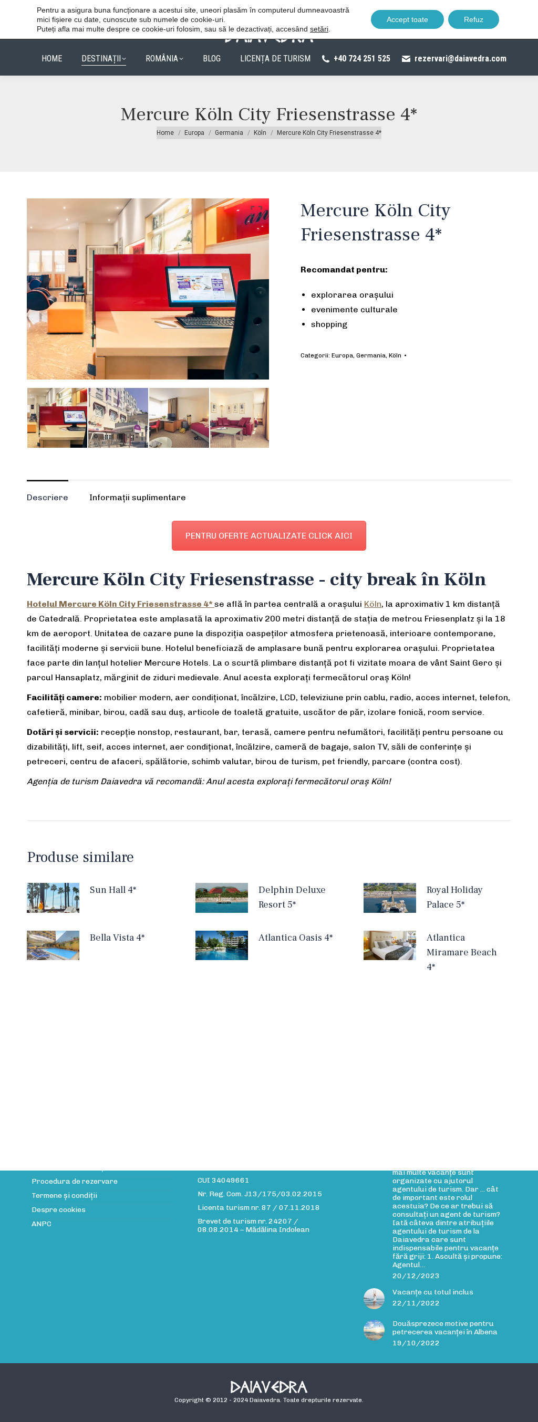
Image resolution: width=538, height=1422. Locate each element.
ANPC (41, 1224)
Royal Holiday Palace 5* (455, 897)
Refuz (473, 19)
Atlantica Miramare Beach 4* (462, 952)
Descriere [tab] (47, 497)
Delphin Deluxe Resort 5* (292, 897)
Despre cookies (59, 1210)
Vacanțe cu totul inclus (432, 1292)
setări (319, 29)
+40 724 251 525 (362, 59)
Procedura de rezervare (75, 1181)
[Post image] (374, 1298)
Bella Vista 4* (117, 938)
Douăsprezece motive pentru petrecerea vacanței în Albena (445, 1328)
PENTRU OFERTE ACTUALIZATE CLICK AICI (269, 536)
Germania (371, 355)
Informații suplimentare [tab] (137, 497)
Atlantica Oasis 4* (295, 938)
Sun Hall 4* (113, 890)
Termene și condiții (64, 1196)
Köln (395, 355)
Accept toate (407, 19)
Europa (342, 355)
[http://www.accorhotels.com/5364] (57, 417)
